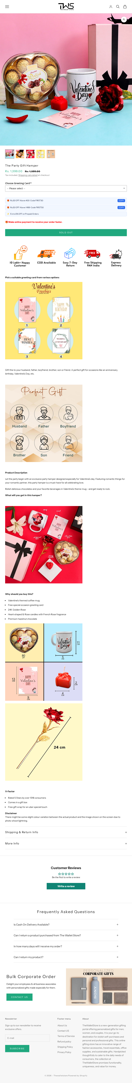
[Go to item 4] (40, 153)
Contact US (63, 1030)
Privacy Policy (64, 1052)
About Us (62, 1025)
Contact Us (19, 997)
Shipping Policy (65, 1046)
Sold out (66, 232)
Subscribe (17, 1048)
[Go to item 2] (19, 153)
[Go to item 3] (30, 153)
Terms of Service (66, 1036)
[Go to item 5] (50, 153)
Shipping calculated (28, 175)
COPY (121, 200)
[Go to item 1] (9, 153)
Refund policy (64, 1041)
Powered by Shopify (77, 1075)
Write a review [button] (66, 886)
